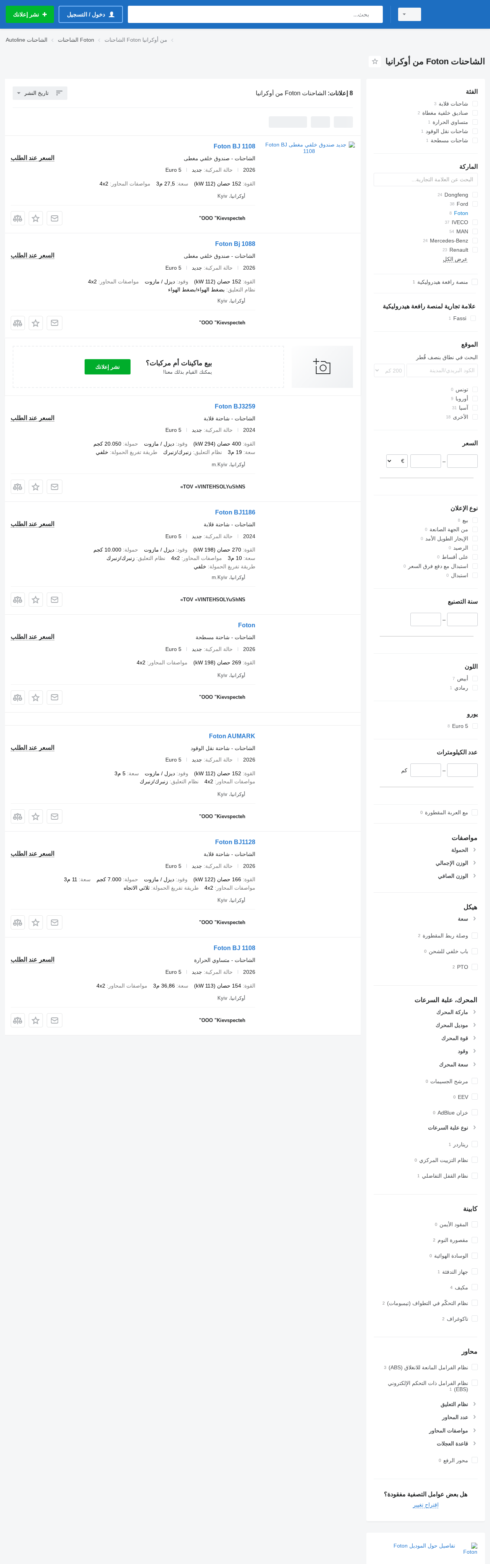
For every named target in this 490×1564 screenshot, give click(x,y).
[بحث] (375, 14)
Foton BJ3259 (235, 406)
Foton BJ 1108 (234, 146)
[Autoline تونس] (457, 14)
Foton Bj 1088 (235, 244)
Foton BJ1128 (235, 842)
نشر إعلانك (107, 367)
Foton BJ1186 (235, 512)
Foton (246, 625)
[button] (36, 218)
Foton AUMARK (232, 736)
